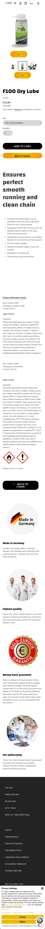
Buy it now (22, 156)
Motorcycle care (12, 794)
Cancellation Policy (13, 850)
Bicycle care (10, 801)
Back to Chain (22, 485)
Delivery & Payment (13, 843)
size (4, 118)
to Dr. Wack (10, 808)
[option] (13, 66)
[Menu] (38, 3)
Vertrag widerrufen (13, 870)
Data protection (12, 836)
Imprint (8, 830)
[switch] (40, 925)
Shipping (18, 109)
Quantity (6, 128)
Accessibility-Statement (15, 864)
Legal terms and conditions (17, 857)
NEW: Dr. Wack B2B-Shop (17, 814)
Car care (8, 787)
